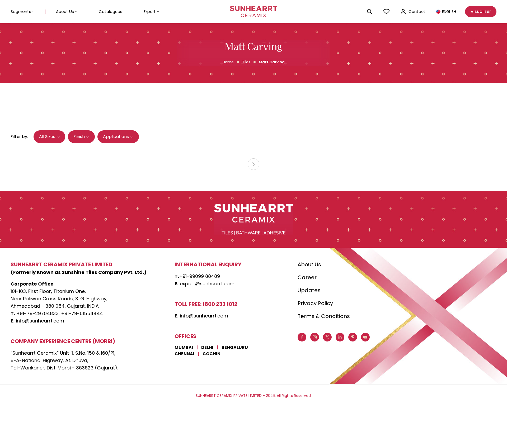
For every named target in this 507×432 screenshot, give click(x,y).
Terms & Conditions (324, 316)
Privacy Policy (315, 303)
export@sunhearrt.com (207, 283)
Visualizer (481, 11)
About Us (65, 11)
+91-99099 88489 (199, 276)
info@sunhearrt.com (40, 320)
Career (307, 277)
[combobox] (448, 11)
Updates (309, 290)
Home (228, 62)
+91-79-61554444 (82, 313)
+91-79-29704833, (38, 313)
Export (150, 11)
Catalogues (110, 11)
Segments (21, 11)
